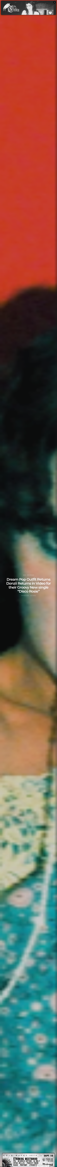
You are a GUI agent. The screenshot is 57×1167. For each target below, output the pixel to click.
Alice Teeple (33, 595)
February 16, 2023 (25, 595)
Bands (24, 575)
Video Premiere (30, 575)
